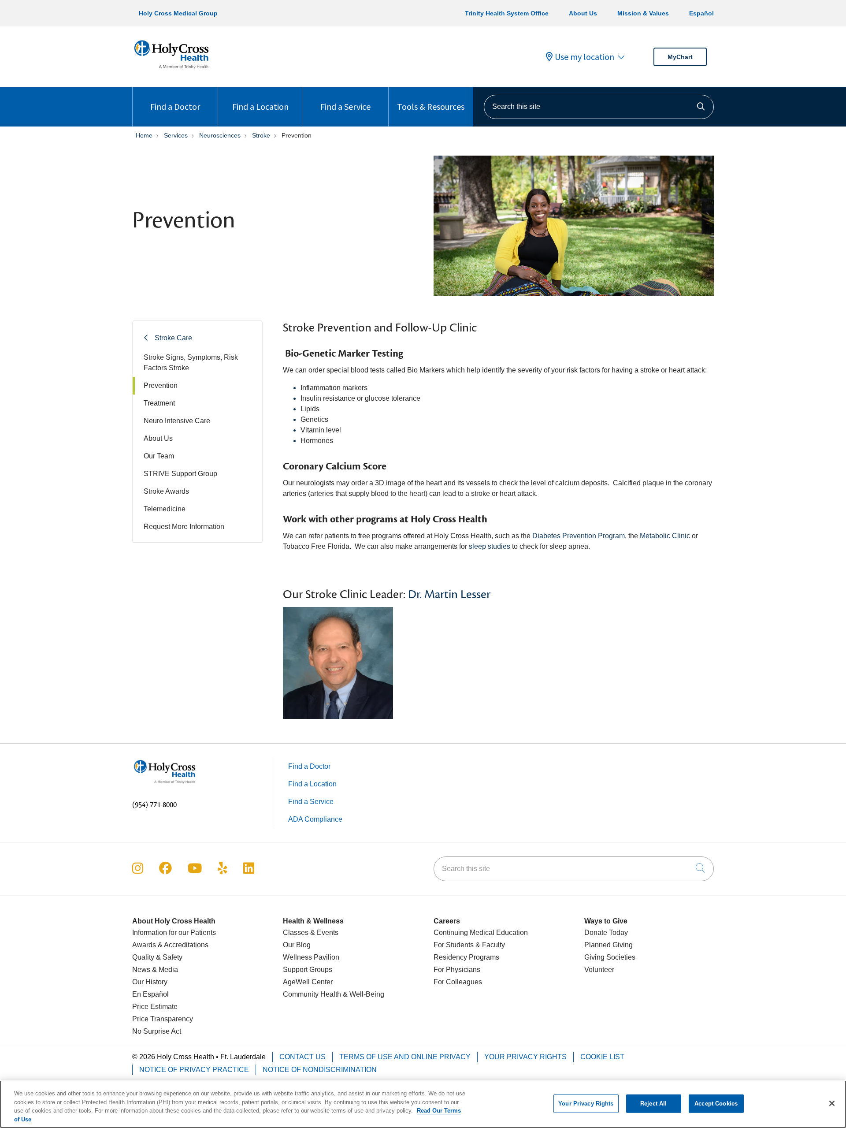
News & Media (155, 969)
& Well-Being (362, 994)
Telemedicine (165, 509)
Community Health (312, 994)
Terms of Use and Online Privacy (405, 1057)
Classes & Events (310, 932)
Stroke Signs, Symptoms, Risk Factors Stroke (191, 363)
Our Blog (297, 945)
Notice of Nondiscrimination (320, 1069)
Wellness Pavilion (311, 957)
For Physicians (457, 969)
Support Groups (307, 969)
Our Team (159, 456)
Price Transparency (162, 1019)
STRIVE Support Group (180, 473)
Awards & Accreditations (170, 945)
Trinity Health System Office (507, 13)
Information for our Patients (174, 932)
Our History (149, 982)
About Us (583, 13)
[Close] (832, 1103)
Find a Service (345, 106)
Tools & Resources (430, 106)
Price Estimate (155, 1006)
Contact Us (302, 1057)
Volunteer (599, 969)
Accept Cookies (716, 1103)
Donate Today (606, 932)
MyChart (680, 56)
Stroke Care (173, 338)
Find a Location (260, 106)
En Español (150, 994)
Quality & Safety (157, 957)
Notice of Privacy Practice (194, 1069)
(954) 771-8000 (154, 805)
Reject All (653, 1103)
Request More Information (184, 526)
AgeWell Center (308, 982)
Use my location (584, 56)
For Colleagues (458, 982)
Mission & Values (643, 13)
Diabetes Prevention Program (578, 536)
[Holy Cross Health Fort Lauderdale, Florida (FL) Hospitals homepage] (171, 70)
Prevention (161, 385)
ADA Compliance (315, 819)
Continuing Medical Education (481, 932)
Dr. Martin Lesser (449, 594)
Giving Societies (609, 957)
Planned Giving (608, 945)
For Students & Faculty (469, 945)
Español (701, 13)
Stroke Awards (166, 491)
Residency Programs (466, 957)
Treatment (159, 403)
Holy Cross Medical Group (178, 13)
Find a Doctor (175, 106)
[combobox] (599, 107)
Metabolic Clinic (665, 536)
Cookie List (602, 1057)
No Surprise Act (156, 1031)
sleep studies (489, 546)
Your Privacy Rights (525, 1057)
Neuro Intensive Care (177, 420)
